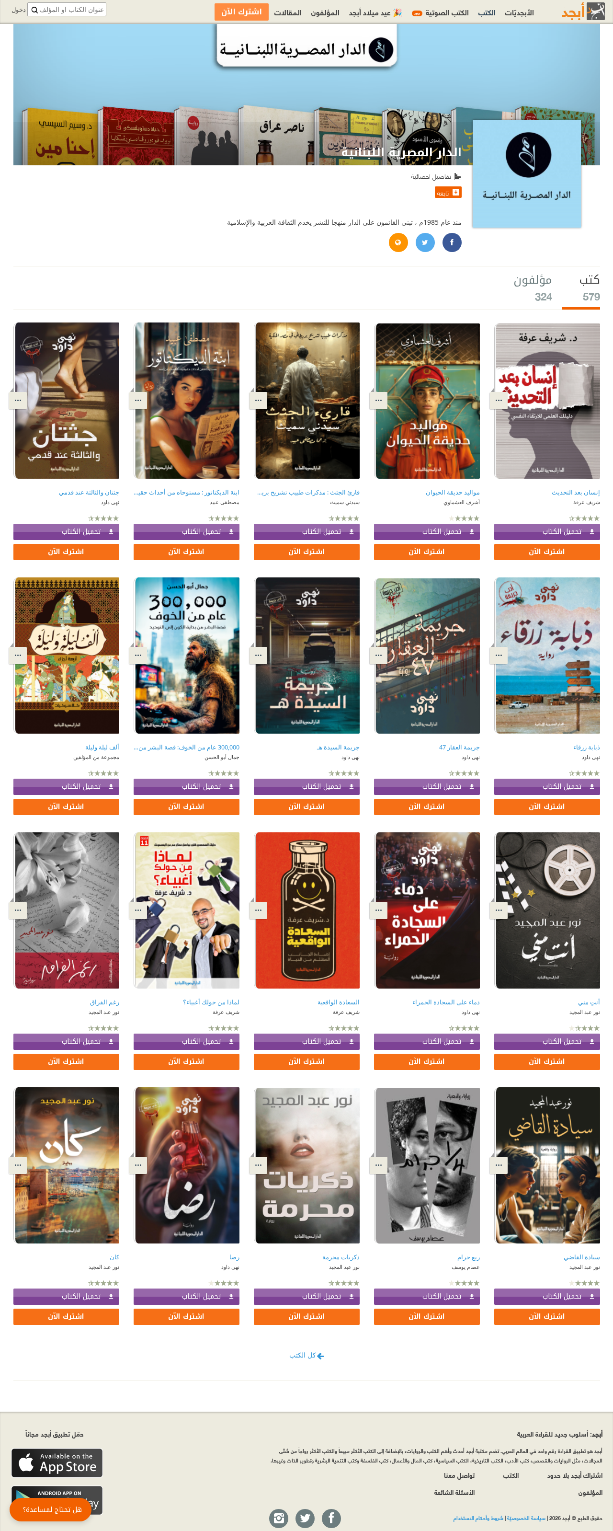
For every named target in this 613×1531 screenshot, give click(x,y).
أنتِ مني (589, 1002)
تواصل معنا (459, 1475)
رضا (234, 1257)
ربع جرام (468, 1257)
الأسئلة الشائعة (454, 1492)
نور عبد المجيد (584, 1011)
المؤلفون (325, 12)
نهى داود (110, 502)
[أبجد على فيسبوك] (331, 1519)
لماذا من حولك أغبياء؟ (211, 1002)
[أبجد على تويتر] (305, 1519)
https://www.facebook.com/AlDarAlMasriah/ (452, 243)
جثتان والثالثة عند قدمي (89, 492)
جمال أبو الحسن (221, 756)
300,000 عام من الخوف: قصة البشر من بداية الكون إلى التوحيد (186, 747)
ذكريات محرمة (341, 1257)
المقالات (288, 12)
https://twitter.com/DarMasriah (425, 243)
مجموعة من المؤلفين (96, 756)
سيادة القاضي (582, 1257)
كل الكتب (302, 1354)
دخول (18, 10)
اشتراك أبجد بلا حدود (574, 1475)
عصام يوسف (466, 1266)
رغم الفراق (104, 1002)
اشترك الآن (547, 551)
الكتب (487, 12)
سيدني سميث (345, 502)
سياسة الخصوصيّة (526, 1517)
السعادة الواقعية (339, 1002)
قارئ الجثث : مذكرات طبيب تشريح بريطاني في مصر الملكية (307, 492)
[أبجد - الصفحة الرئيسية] (571, 11)
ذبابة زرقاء (586, 747)
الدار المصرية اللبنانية (401, 152)
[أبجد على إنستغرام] (278, 1519)
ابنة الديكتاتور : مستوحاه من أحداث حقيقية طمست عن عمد (186, 492)
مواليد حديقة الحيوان (453, 492)
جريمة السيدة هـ (338, 747)
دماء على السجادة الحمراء (446, 1002)
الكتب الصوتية (441, 12)
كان (114, 1257)
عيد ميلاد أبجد (375, 12)
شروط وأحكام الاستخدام (478, 1517)
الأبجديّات (519, 12)
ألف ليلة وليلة (102, 747)
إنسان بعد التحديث (576, 492)
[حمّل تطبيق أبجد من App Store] (57, 1463)
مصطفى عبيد (224, 502)
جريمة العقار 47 (459, 747)
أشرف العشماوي (461, 502)
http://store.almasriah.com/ (398, 243)
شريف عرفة (586, 502)
